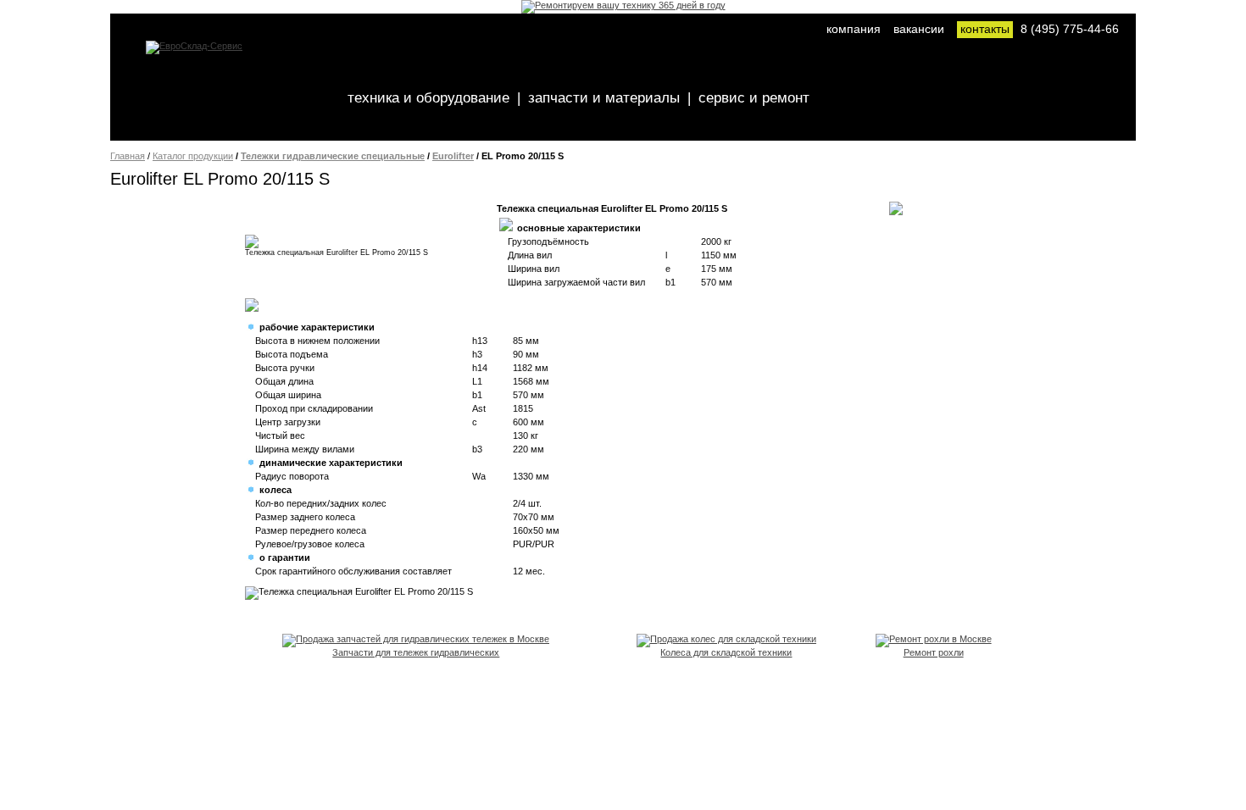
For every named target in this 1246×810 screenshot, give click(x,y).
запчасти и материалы (604, 97)
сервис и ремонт (753, 97)
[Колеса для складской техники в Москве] (726, 639)
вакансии (918, 29)
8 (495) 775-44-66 (1070, 29)
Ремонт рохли (934, 652)
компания (853, 29)
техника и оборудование (428, 97)
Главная (127, 156)
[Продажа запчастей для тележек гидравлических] (415, 639)
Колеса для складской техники (726, 652)
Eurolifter (453, 156)
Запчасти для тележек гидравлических (415, 652)
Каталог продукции (193, 156)
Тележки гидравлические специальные (333, 156)
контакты (985, 29)
